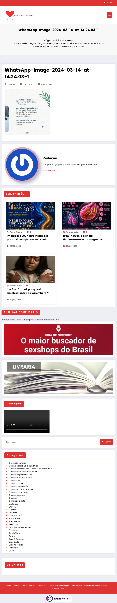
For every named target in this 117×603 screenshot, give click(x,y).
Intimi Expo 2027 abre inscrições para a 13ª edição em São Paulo (27, 237)
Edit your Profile (84, 164)
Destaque (13, 504)
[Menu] (109, 15)
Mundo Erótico (15, 521)
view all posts (49, 171)
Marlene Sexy (15, 518)
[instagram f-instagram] (110, 2)
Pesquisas (14, 530)
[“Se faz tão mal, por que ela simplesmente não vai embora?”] (30, 269)
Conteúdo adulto (17, 501)
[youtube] (107, 2)
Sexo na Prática (16, 545)
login (26, 319)
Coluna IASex (15, 480)
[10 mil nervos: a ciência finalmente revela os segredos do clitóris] (86, 215)
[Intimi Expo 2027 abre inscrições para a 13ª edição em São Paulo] (30, 215)
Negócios (13, 524)
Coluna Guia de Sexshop (20, 477)
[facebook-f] (104, 2)
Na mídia (41, 586)
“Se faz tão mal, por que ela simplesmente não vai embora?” (28, 291)
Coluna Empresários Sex (20, 474)
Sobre (16, 586)
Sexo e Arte (14, 542)
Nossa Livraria (28, 586)
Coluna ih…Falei (16, 483)
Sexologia (13, 547)
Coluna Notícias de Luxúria (21, 489)
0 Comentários (47, 84)
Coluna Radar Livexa (18, 492)
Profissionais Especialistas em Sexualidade (89, 586)
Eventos (12, 509)
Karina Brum (16, 285)
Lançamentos (15, 515)
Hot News (13, 512)
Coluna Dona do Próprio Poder (23, 471)
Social (12, 550)
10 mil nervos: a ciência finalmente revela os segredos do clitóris (83, 237)
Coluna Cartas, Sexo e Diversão (23, 466)
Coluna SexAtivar (17, 495)
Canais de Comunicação (59, 586)
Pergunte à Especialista (20, 527)
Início (8, 586)
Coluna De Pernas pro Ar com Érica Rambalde (30, 468)
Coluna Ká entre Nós (18, 486)
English (12, 507)
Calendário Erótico (17, 463)
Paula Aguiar (16, 232)
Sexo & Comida (16, 539)
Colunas (13, 498)
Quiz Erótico (14, 533)
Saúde (12, 536)
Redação (11, 84)
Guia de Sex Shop (57, 589)
